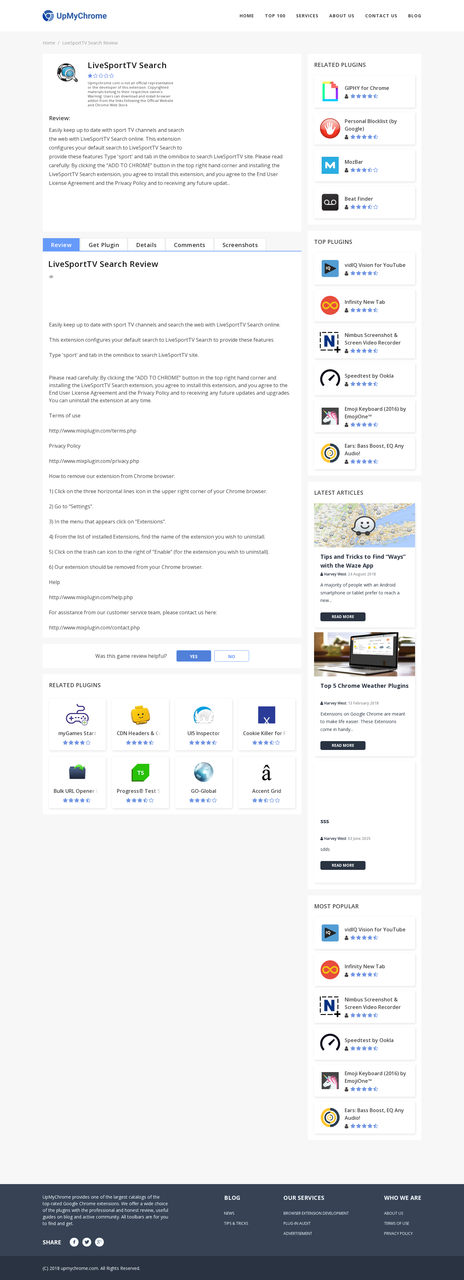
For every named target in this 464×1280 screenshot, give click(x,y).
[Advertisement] (242, 104)
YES (194, 656)
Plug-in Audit (297, 1223)
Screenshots (240, 245)
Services (307, 16)
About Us (341, 16)
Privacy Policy (398, 1233)
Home (247, 16)
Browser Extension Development (316, 1213)
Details (146, 245)
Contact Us (381, 16)
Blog (414, 16)
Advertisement (297, 1233)
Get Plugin (104, 245)
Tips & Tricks (236, 1223)
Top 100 (275, 16)
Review (61, 245)
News (229, 1213)
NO (231, 656)
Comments (189, 245)
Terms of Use (396, 1223)
